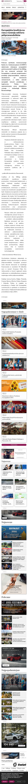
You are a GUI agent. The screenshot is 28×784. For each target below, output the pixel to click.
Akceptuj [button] (4, 781)
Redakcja (13, 768)
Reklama (8, 768)
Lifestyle (21, 7)
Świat (14, 7)
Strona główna (4, 21)
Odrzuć (11, 781)
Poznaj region (9, 606)
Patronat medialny (6, 770)
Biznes (8, 7)
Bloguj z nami (21, 768)
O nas (3, 768)
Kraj (3, 7)
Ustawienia (19, 781)
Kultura (7, 533)
